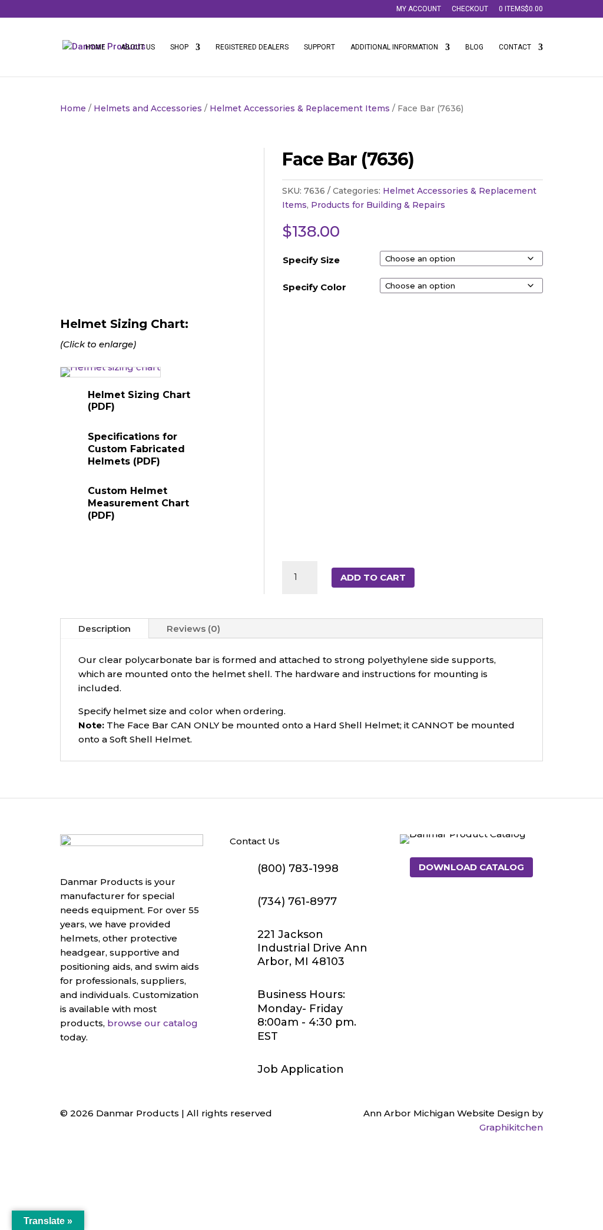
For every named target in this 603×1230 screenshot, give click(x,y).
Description (104, 628)
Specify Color (314, 287)
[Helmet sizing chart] (110, 367)
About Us (138, 47)
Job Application (300, 1069)
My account (418, 9)
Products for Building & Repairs (378, 205)
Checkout (470, 9)
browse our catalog (152, 1023)
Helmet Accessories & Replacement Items (300, 108)
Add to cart (373, 577)
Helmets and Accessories (148, 108)
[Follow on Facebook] (69, 1067)
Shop (179, 47)
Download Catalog (471, 867)
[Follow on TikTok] (116, 1067)
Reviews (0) (193, 628)
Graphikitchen (511, 1127)
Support (319, 47)
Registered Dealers (252, 47)
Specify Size (311, 260)
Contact (515, 47)
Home (95, 47)
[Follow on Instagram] (93, 1067)
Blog (474, 47)
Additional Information (394, 47)
